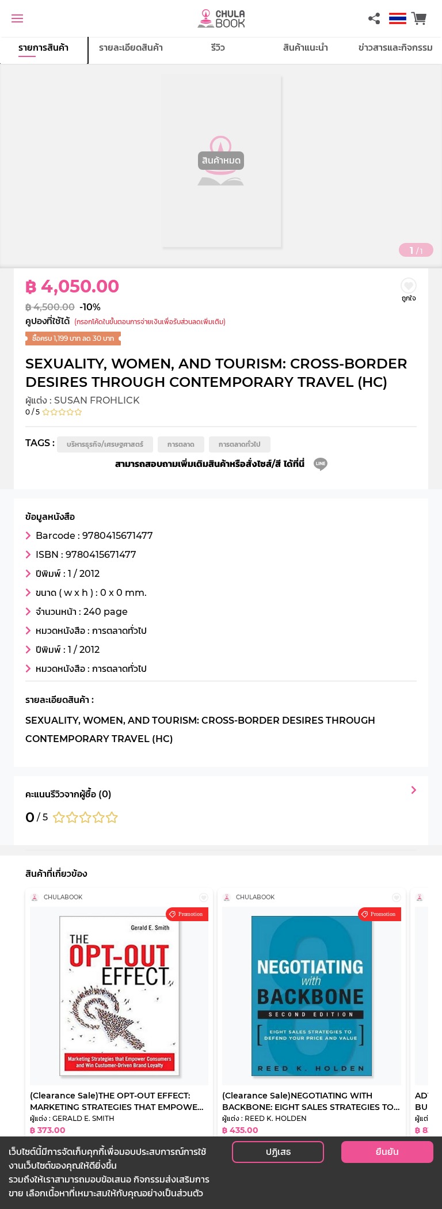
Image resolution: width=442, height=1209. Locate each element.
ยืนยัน (387, 1151)
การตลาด (181, 444)
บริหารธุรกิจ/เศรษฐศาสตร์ (105, 444)
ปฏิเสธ (278, 1151)
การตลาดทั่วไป (240, 444)
